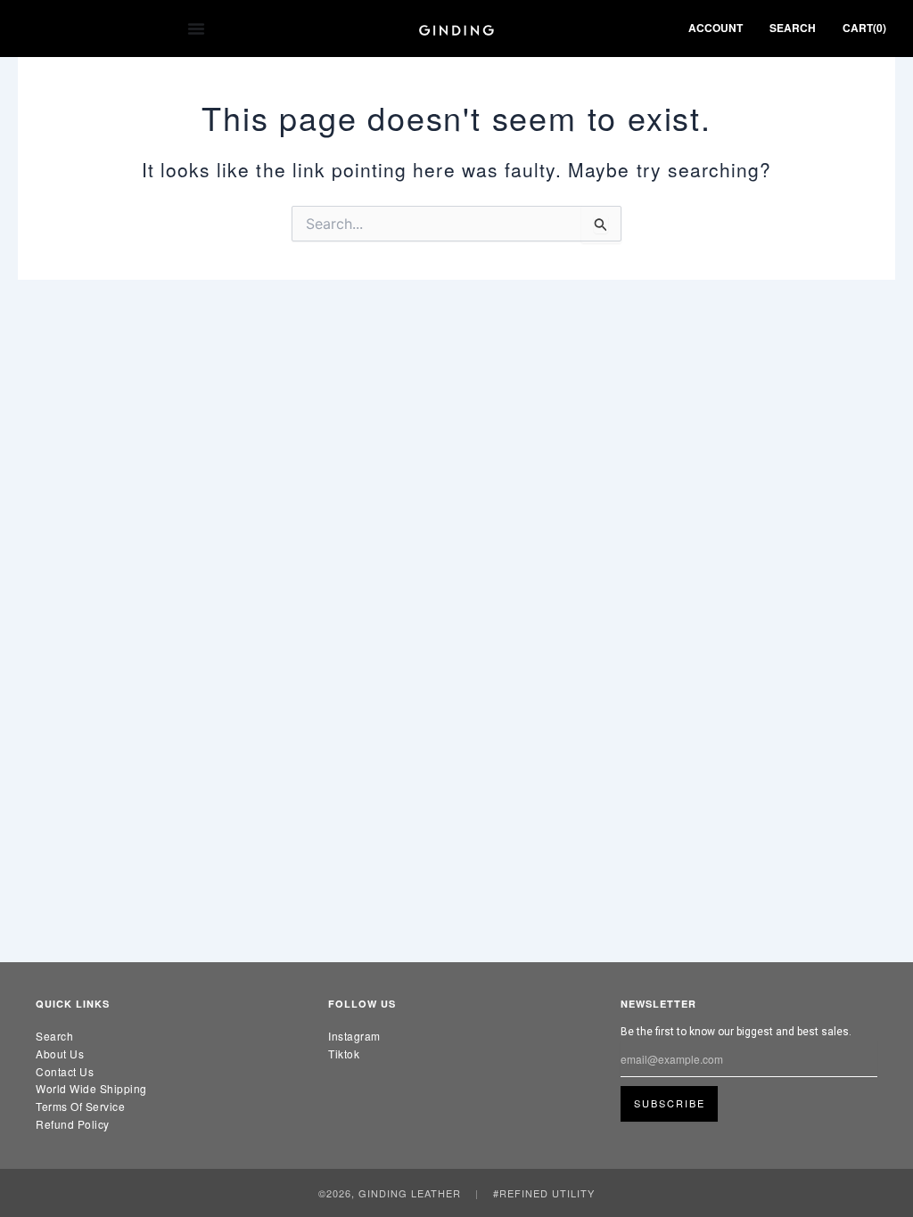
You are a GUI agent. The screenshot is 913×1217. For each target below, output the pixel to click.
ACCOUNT (715, 28)
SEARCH (792, 28)
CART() (864, 28)
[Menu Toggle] (196, 28)
